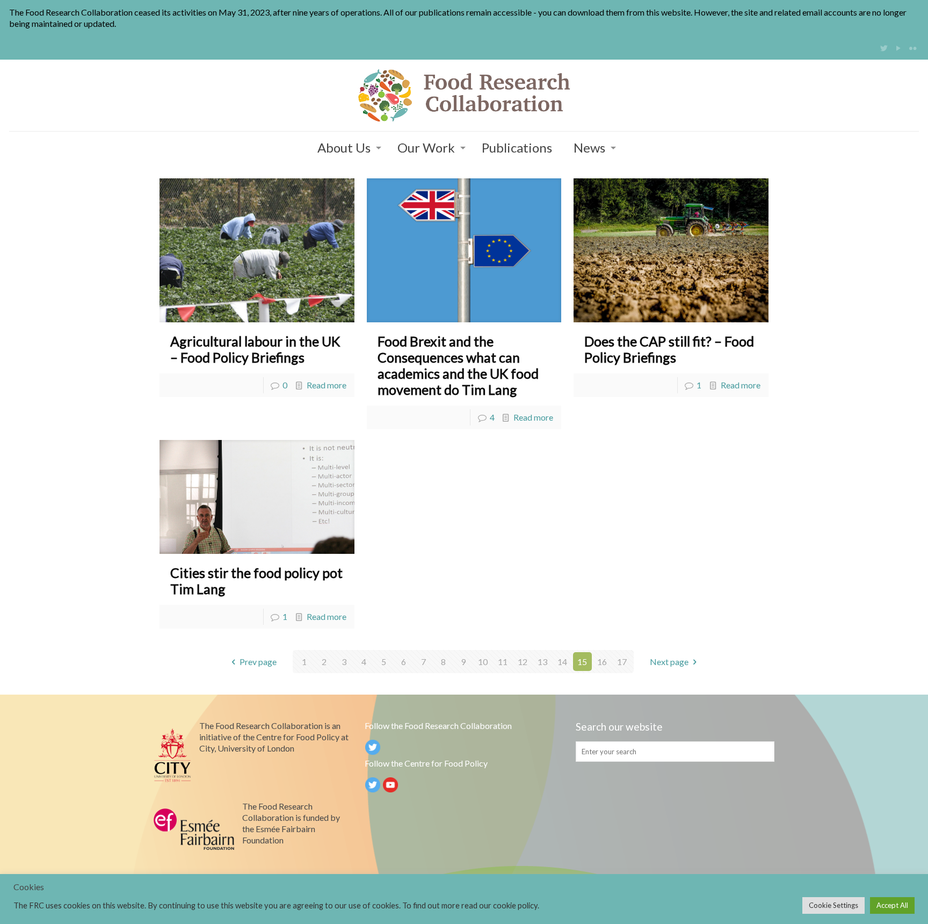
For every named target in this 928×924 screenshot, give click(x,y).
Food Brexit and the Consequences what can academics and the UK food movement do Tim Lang (458, 365)
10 (483, 661)
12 (522, 661)
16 (602, 661)
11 (503, 661)
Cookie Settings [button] (833, 905)
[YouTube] (898, 48)
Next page (669, 661)
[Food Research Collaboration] (464, 95)
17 (622, 661)
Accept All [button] (892, 905)
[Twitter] (884, 48)
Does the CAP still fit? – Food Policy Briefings (669, 349)
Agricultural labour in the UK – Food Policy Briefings (255, 349)
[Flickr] (913, 48)
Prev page (258, 661)
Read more (326, 385)
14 (562, 661)
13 (542, 661)
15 (582, 661)
